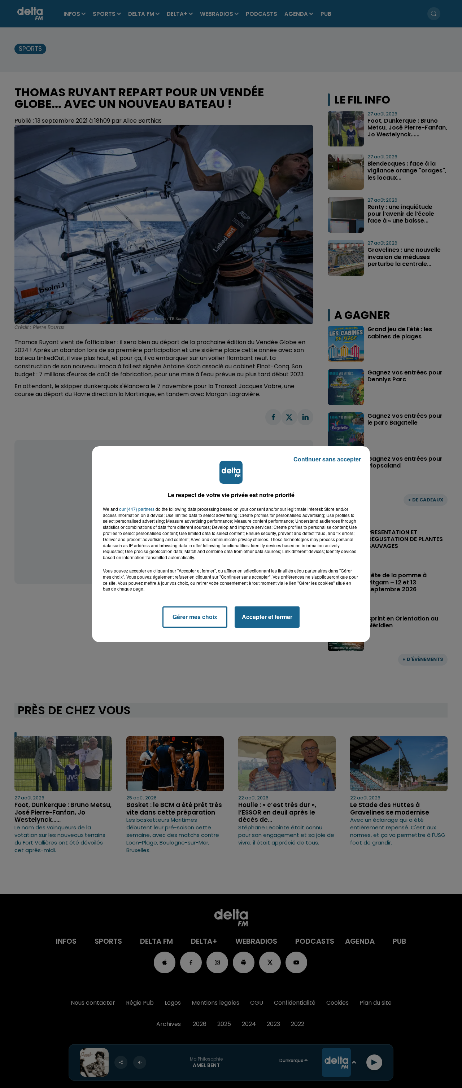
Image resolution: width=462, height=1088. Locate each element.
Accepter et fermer (267, 617)
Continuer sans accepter (327, 459)
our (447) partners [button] (136, 509)
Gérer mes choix (195, 617)
